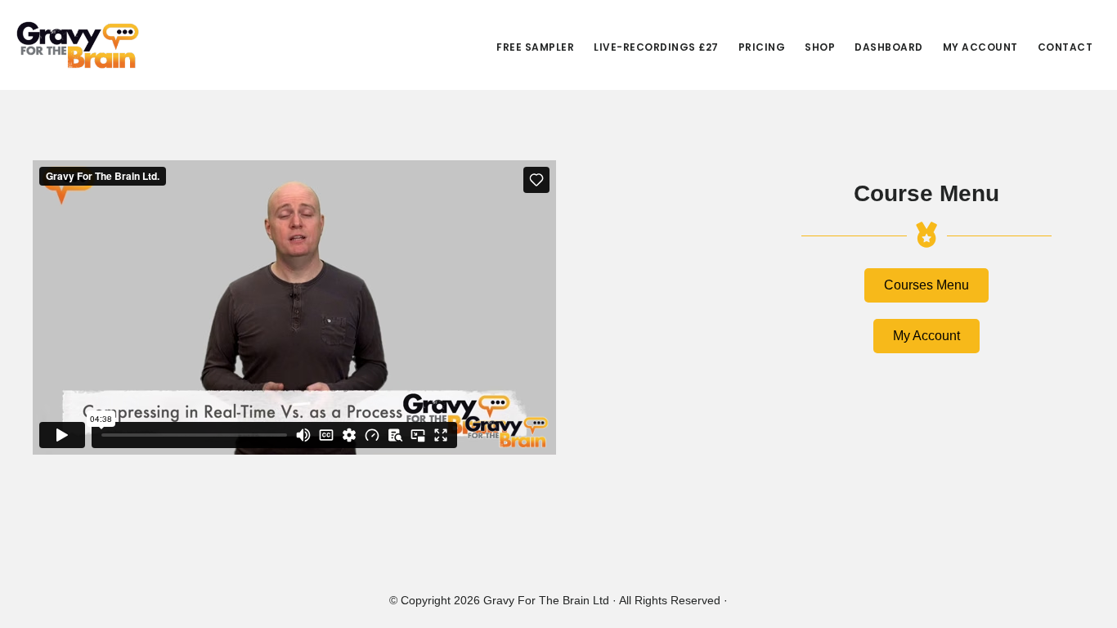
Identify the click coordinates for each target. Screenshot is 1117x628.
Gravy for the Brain (77, 45)
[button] (926, 285)
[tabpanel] (374, 312)
